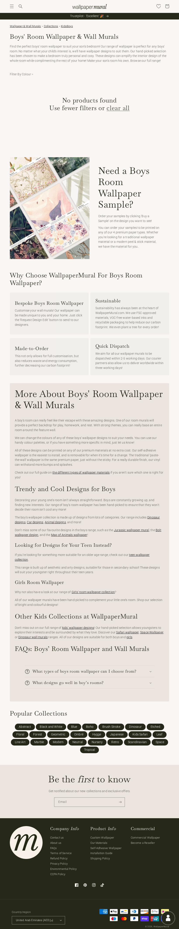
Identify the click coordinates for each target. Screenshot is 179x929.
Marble (39, 742)
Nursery (97, 742)
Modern (58, 742)
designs (38, 522)
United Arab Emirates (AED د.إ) (34, 920)
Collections (51, 26)
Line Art (20, 742)
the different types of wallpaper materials (81, 472)
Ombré (78, 734)
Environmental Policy (63, 869)
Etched (155, 727)
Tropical (89, 750)
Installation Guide (101, 853)
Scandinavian (137, 742)
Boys (70, 26)
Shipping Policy (100, 858)
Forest (37, 734)
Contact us (57, 837)
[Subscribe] (120, 802)
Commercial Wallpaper (145, 837)
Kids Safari (140, 734)
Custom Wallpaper (102, 837)
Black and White (51, 727)
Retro (115, 742)
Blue (74, 727)
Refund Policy (59, 858)
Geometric (58, 734)
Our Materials (99, 842)
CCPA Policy (57, 874)
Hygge (96, 734)
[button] (11, 6)
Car (29, 522)
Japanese (117, 734)
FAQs (53, 848)
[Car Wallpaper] (32, 522)
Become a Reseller (143, 842)
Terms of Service (61, 853)
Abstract (25, 727)
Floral (20, 734)
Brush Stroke (111, 727)
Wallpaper (25, 26)
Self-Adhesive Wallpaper (106, 848)
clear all (118, 108)
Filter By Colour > (21, 74)
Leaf (160, 734)
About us (56, 842)
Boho (89, 727)
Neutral (77, 742)
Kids (64, 26)
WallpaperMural (161, 926)
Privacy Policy (59, 863)
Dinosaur (135, 727)
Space (160, 742)
